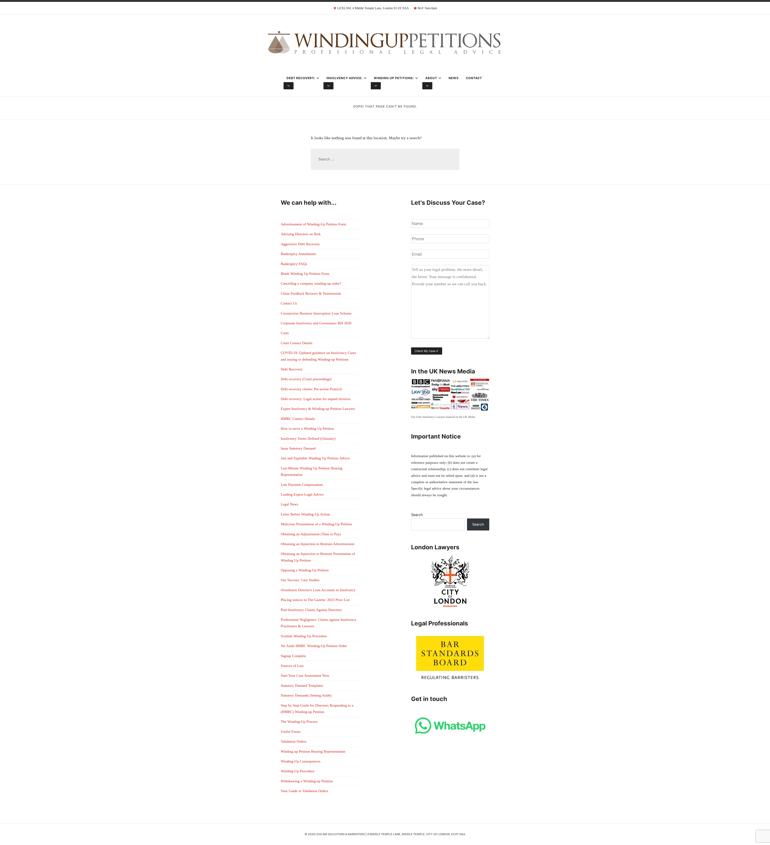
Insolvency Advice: (344, 78)
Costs (285, 333)
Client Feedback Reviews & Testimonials (311, 293)
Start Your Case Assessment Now (305, 676)
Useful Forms (291, 732)
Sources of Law (292, 666)
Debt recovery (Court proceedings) (306, 379)
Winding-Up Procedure (297, 771)
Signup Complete (293, 656)
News (454, 78)
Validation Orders (293, 741)
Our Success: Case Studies (300, 580)
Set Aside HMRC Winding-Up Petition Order (314, 646)
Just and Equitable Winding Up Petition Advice (315, 458)
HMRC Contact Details (298, 419)
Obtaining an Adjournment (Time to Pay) (311, 534)
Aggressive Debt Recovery (300, 244)
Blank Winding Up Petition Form (305, 274)
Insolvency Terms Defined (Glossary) (308, 439)
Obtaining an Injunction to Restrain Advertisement (317, 544)
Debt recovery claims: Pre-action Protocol (311, 389)
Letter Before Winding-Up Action (305, 514)
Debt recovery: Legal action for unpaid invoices (316, 399)
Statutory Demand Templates (302, 686)
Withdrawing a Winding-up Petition (307, 781)
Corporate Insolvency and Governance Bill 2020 (316, 323)
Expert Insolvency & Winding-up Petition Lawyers (318, 409)
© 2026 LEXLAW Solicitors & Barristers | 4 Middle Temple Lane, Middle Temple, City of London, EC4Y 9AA (385, 834)
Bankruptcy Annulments (298, 254)
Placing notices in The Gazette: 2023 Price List (315, 600)
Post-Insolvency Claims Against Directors (311, 610)
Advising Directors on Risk (301, 234)
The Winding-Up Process (299, 722)
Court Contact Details (296, 343)
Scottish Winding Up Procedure (304, 636)
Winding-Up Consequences (300, 761)
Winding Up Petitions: (394, 78)
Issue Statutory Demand (298, 448)
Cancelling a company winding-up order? (311, 283)
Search (417, 515)
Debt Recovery (292, 369)
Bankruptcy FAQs (294, 264)
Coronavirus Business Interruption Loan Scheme (316, 313)
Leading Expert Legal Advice (302, 494)
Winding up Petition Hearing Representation (313, 751)
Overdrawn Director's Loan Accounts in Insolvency (318, 590)
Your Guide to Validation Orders (304, 791)
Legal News (289, 504)
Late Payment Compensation (302, 485)
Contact (474, 78)
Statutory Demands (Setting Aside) (306, 695)
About (431, 78)
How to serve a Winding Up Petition (307, 429)
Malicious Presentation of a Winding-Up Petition (316, 524)
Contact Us (289, 303)
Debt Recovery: (301, 78)
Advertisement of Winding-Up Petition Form (313, 224)
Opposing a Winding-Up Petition (305, 570)
